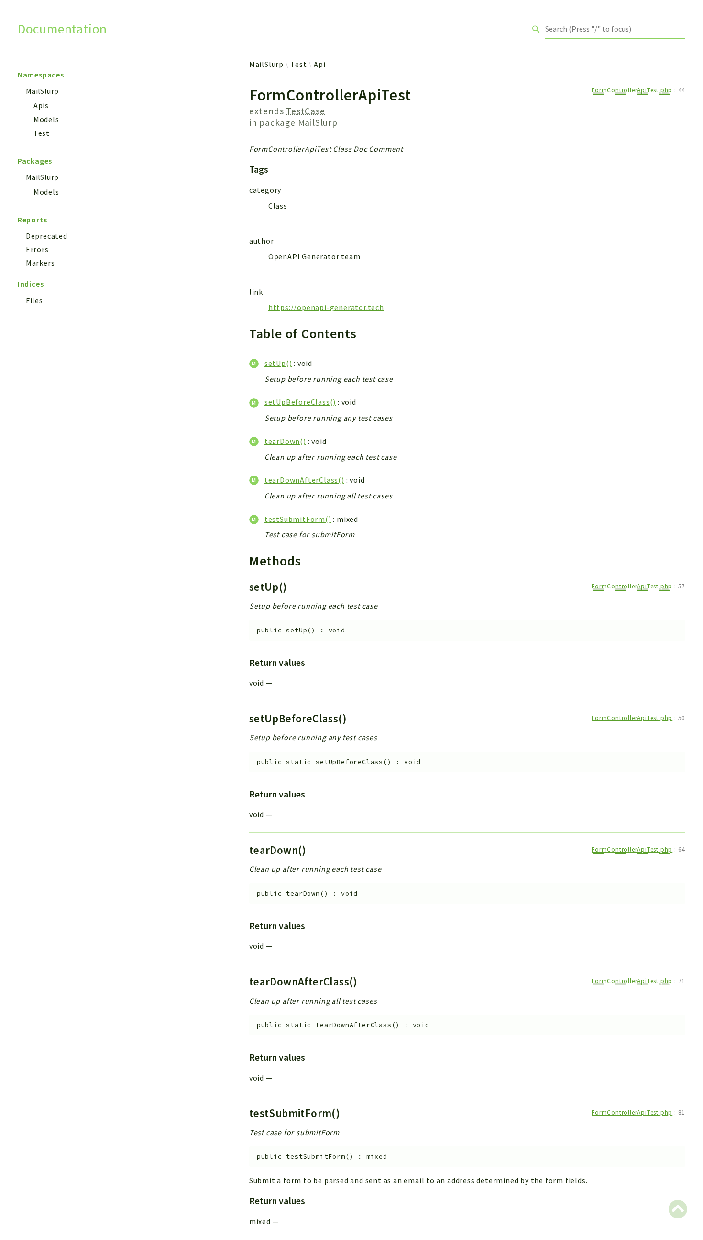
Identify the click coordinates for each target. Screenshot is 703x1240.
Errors (37, 249)
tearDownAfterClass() (304, 480)
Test (41, 133)
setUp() (278, 363)
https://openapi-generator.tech (326, 307)
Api (319, 64)
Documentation (62, 29)
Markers (40, 262)
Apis (41, 105)
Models (46, 119)
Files (34, 300)
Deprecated (46, 236)
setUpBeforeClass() (300, 402)
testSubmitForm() (297, 519)
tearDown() (285, 441)
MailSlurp (42, 91)
